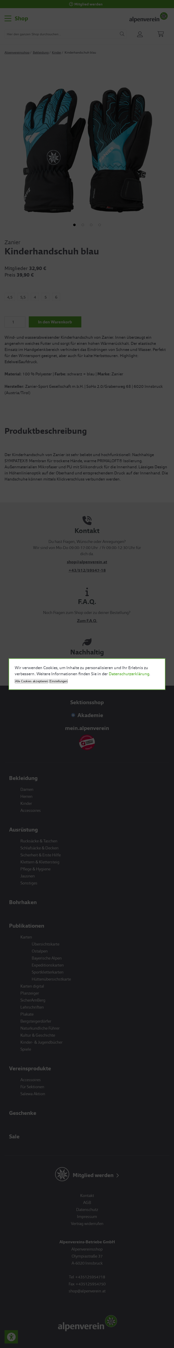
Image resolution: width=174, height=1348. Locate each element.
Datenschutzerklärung (129, 673)
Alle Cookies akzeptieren (31, 681)
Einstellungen (58, 681)
